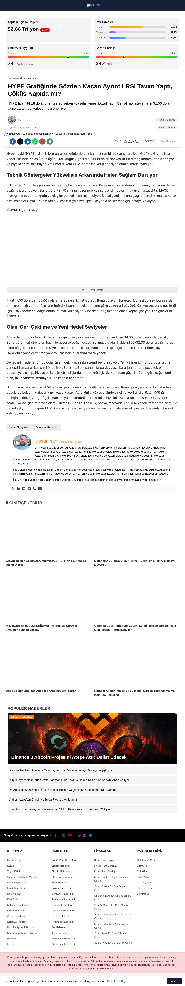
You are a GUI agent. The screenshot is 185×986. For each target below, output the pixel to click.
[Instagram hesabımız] (43, 980)
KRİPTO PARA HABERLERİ (20, 29)
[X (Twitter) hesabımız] (29, 980)
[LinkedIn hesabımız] (100, 980)
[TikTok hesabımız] (72, 980)
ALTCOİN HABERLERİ (17, 44)
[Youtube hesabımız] (58, 980)
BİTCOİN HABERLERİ (17, 37)
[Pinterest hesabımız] (86, 980)
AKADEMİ (10, 51)
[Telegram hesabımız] (115, 980)
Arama (148, 17)
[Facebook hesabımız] (15, 980)
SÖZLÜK (10, 59)
